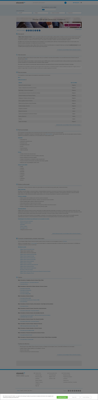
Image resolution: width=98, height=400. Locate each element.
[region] (49, 397)
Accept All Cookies (62, 397)
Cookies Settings (86, 397)
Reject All (74, 397)
